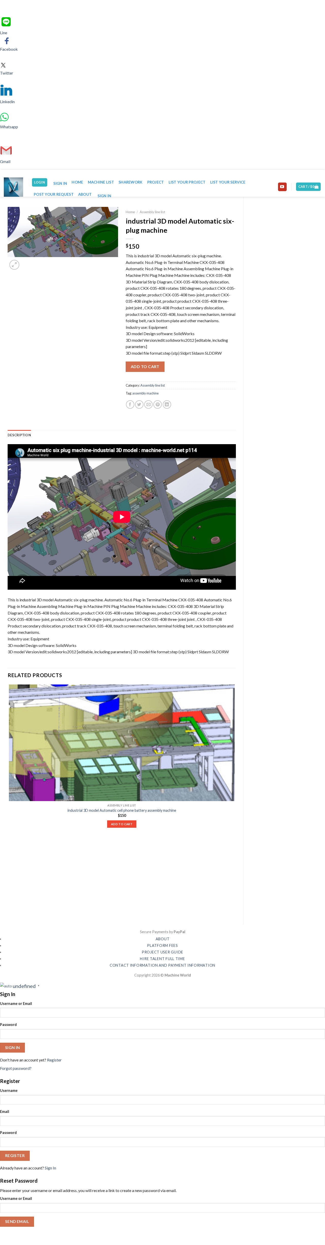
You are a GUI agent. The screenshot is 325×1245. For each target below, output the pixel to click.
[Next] (26, 262)
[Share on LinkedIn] (167, 404)
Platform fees (162, 945)
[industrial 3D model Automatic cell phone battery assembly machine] (122, 742)
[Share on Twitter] (139, 404)
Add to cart (145, 366)
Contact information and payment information (162, 965)
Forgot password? (15, 1068)
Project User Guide (162, 952)
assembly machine (145, 393)
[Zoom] (14, 265)
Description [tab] (19, 435)
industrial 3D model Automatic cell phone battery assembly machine (122, 810)
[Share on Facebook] (130, 404)
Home (77, 182)
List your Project (187, 182)
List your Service (228, 182)
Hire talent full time (162, 959)
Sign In (50, 1167)
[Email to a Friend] (148, 404)
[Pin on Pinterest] (157, 404)
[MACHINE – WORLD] (14, 187)
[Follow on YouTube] (282, 187)
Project (155, 182)
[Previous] (10, 908)
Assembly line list (152, 212)
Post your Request (54, 194)
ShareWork (131, 182)
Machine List (101, 182)
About (85, 194)
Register (54, 1059)
